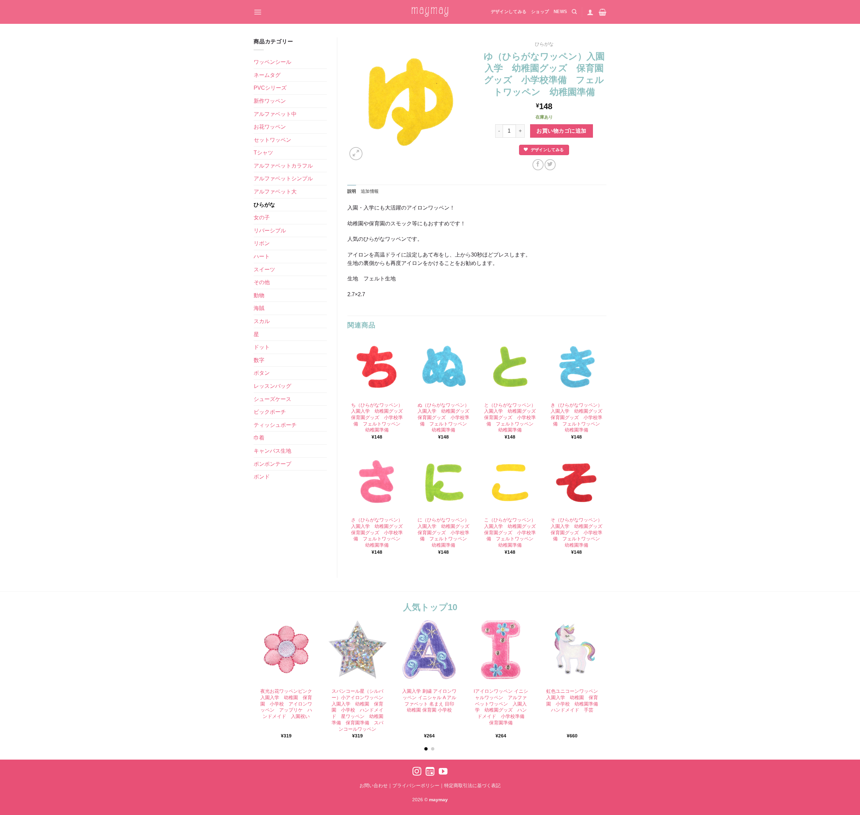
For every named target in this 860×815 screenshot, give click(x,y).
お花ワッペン (270, 127)
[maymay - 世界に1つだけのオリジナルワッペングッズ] (430, 12)
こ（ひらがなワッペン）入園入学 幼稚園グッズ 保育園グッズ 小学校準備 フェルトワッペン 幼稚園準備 (510, 532)
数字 (259, 360)
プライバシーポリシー (415, 785)
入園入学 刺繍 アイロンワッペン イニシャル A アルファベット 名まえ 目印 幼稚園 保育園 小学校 (429, 700)
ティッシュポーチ (275, 425)
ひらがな (264, 205)
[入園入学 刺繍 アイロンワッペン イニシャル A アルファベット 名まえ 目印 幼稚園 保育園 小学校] (429, 649)
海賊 (259, 308)
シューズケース (272, 399)
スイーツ (264, 269)
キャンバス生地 (272, 451)
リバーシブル (270, 230)
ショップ (540, 11)
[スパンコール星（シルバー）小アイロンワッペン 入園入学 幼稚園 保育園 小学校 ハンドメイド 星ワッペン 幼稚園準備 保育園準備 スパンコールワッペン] (357, 649)
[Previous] (247, 666)
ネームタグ (267, 75)
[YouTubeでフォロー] (443, 772)
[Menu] (258, 12)
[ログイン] (590, 12)
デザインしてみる (508, 11)
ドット (262, 347)
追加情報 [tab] (370, 191)
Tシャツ (263, 152)
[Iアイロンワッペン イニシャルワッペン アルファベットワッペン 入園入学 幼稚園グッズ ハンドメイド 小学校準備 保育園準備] (500, 649)
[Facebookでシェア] (538, 164)
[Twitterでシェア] (550, 164)
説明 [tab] (351, 191)
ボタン (262, 373)
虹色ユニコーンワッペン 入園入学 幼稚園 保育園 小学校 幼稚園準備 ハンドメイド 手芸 (573, 700)
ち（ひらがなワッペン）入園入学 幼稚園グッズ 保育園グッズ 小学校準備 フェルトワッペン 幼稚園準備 (377, 417)
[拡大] (355, 153)
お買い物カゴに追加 (561, 131)
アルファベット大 (275, 191)
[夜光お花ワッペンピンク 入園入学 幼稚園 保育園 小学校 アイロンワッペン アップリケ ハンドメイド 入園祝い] (286, 649)
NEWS (560, 11)
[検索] (574, 11)
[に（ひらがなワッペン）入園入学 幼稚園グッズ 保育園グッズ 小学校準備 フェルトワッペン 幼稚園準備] (443, 482)
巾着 (259, 438)
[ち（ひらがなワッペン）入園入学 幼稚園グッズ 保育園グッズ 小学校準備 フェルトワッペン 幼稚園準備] (377, 367)
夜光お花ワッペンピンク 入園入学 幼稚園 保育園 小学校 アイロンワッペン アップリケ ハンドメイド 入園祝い (286, 703)
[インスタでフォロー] (417, 772)
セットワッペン (272, 140)
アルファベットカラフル (283, 166)
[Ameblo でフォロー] (430, 772)
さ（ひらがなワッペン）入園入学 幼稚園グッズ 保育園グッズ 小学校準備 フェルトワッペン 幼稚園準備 (377, 532)
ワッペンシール (272, 62)
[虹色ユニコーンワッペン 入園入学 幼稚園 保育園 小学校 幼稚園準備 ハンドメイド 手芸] (572, 649)
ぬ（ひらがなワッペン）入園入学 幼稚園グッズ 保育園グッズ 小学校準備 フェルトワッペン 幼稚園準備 (444, 417)
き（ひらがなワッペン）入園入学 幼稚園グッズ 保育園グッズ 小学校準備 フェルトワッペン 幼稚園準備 (577, 417)
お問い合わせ (373, 785)
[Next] (612, 666)
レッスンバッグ (272, 386)
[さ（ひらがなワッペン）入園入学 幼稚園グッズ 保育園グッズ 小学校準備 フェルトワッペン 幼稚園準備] (377, 482)
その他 (262, 282)
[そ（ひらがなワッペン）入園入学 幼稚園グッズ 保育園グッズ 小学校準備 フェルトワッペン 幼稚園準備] (576, 482)
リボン (262, 243)
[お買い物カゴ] (602, 12)
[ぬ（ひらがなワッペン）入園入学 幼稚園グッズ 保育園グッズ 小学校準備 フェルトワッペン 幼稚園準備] (443, 367)
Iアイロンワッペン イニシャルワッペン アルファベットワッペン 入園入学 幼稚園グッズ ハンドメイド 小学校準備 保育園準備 (501, 706)
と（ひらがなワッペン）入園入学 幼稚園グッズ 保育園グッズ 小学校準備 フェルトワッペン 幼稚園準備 (510, 417)
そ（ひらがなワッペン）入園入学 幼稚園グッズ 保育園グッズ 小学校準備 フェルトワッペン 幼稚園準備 (577, 532)
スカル (262, 321)
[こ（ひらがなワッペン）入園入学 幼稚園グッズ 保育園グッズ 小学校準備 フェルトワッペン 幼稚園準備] (510, 482)
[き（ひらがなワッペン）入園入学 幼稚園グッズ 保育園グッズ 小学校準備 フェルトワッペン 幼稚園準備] (576, 367)
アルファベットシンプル (283, 178)
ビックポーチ (270, 412)
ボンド (262, 477)
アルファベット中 (275, 114)
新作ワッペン (270, 101)
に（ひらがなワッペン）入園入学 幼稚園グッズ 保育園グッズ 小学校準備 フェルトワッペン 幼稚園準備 (444, 532)
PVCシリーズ (270, 88)
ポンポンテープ (272, 464)
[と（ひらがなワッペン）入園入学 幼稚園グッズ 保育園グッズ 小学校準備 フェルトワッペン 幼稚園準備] (510, 367)
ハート (262, 256)
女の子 (262, 217)
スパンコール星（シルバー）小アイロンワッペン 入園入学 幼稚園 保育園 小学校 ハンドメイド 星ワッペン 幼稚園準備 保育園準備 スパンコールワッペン (358, 709)
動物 (259, 295)
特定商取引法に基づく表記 (472, 785)
